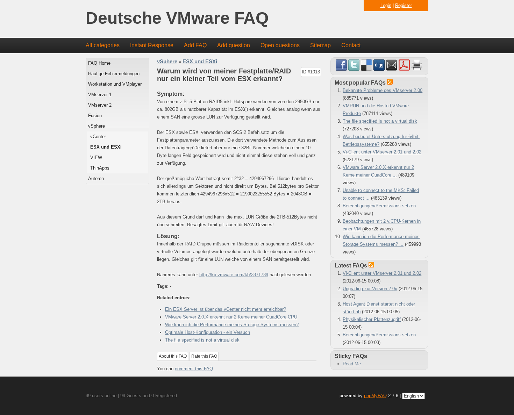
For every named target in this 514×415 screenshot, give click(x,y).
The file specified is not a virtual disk (202, 340)
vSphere (96, 126)
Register (403, 5)
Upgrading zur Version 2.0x (370, 288)
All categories (103, 45)
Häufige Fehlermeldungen (114, 73)
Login (385, 5)
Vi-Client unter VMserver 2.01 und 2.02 (382, 152)
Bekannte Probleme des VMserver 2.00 (382, 90)
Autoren (96, 178)
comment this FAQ (194, 368)
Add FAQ (195, 45)
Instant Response (151, 45)
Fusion (95, 115)
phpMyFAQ (375, 395)
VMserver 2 (100, 105)
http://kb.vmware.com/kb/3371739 (233, 274)
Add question (233, 45)
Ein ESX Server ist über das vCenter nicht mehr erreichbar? (225, 309)
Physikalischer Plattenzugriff (372, 319)
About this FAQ (173, 356)
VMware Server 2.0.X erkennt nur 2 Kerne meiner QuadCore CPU (231, 317)
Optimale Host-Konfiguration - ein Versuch (207, 332)
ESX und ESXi (106, 147)
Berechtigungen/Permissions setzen (379, 205)
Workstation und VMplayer (115, 84)
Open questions (280, 45)
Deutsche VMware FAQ (177, 18)
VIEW (96, 157)
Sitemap (320, 45)
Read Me (352, 363)
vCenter (98, 136)
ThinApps (99, 168)
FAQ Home (99, 63)
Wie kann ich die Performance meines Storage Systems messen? (232, 324)
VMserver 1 (100, 94)
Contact (350, 45)
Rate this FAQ (204, 356)
